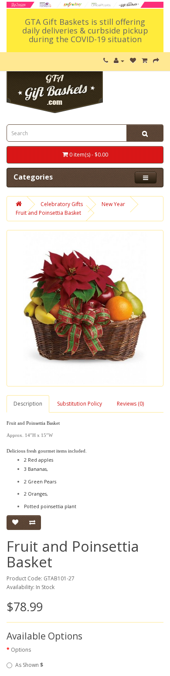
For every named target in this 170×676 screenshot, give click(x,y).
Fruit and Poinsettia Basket (48, 212)
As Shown (29, 665)
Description (28, 403)
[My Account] (119, 60)
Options (21, 649)
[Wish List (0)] (133, 60)
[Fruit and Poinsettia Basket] (85, 308)
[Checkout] (156, 60)
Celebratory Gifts (62, 204)
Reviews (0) (130, 403)
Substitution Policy (79, 403)
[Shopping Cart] (144, 60)
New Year (113, 204)
